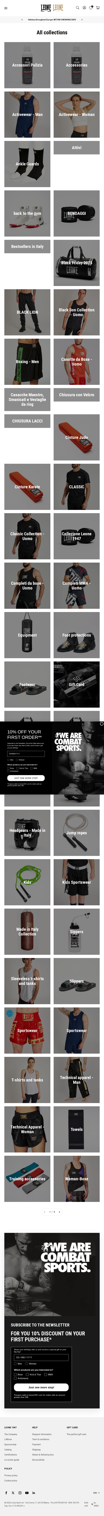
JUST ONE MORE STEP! (26, 778)
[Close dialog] (101, 723)
